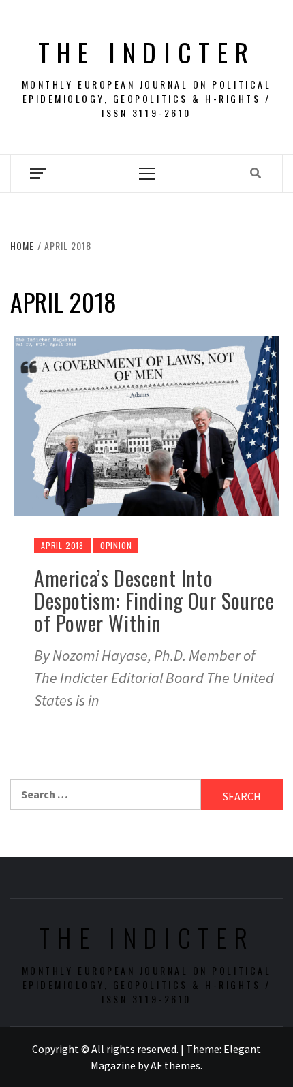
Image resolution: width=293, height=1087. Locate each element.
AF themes (175, 1065)
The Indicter (147, 52)
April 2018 (62, 545)
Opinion (116, 545)
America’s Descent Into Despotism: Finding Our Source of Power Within (154, 600)
